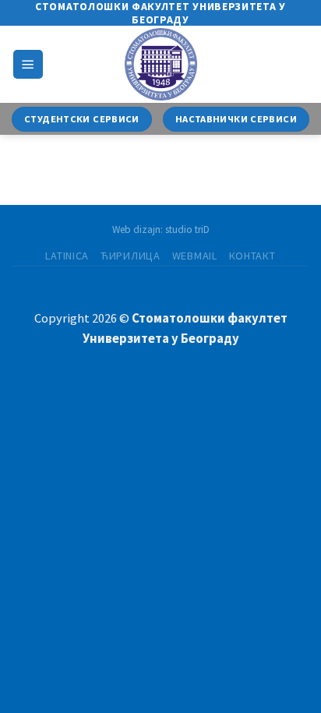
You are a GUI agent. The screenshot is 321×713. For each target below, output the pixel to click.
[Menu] (28, 64)
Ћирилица (130, 256)
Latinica (67, 256)
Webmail (194, 256)
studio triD (187, 229)
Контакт (252, 256)
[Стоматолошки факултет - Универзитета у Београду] (160, 64)
